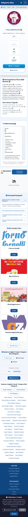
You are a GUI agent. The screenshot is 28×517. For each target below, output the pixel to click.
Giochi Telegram (21, 423)
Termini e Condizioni (14, 484)
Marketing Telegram (19, 432)
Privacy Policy (14, 486)
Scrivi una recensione (20, 172)
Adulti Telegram (8, 397)
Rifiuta (22, 510)
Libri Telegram (8, 429)
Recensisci (14, 70)
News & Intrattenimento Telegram (14, 437)
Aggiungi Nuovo (14, 476)
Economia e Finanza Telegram (9, 417)
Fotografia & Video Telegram (19, 420)
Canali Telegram (20, 389)
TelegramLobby (7, 2)
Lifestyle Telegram (18, 429)
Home (3, 7)
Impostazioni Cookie (14, 489)
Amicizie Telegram (19, 397)
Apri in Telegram (14, 66)
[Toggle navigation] (25, 2)
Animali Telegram (22, 400)
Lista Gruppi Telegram (13, 471)
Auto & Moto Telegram (20, 406)
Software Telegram (9, 452)
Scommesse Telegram (8, 449)
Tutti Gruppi (20, 358)
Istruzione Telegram (19, 426)
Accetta (14, 513)
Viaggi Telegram (9, 455)
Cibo (13, 7)
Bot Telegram (14, 393)
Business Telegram (9, 409)
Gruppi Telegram (7, 389)
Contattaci (14, 494)
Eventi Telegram (22, 417)
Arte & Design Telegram (7, 406)
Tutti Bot (14, 361)
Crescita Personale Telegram (14, 414)
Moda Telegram (9, 435)
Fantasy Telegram (6, 420)
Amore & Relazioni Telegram (9, 400)
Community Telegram (14, 458)
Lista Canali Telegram (14, 468)
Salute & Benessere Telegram (14, 446)
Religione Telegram (14, 443)
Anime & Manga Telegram (14, 403)
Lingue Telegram (8, 432)
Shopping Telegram (20, 449)
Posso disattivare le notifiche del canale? (13, 210)
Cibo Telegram (19, 409)
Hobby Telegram (8, 426)
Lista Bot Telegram (14, 473)
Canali (8, 7)
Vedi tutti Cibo (13, 345)
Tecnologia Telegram (9, 440)
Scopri (14, 254)
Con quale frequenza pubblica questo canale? (12, 215)
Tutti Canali (8, 358)
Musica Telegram (19, 435)
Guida (14, 491)
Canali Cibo (17, 371)
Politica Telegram (20, 440)
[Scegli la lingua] (21, 2)
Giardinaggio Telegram (9, 423)
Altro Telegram (19, 455)
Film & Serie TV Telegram (14, 411)
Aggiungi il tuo (15, 378)
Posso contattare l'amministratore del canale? (12, 220)
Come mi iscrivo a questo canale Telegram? (10, 200)
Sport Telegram (19, 452)
